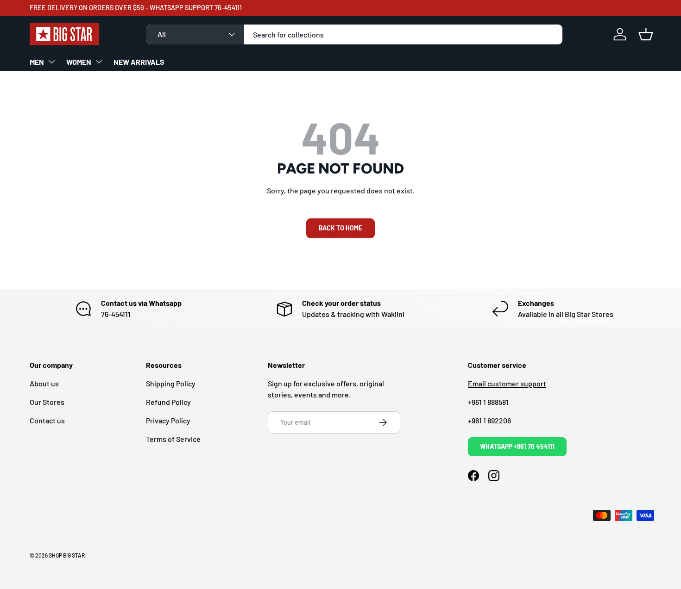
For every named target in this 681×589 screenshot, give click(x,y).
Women (78, 61)
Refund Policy (168, 401)
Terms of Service (173, 438)
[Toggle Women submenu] (98, 61)
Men (37, 61)
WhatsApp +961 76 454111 (517, 446)
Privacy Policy (168, 420)
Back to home (340, 228)
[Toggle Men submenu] (51, 61)
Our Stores (47, 401)
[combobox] (354, 34)
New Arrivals (139, 61)
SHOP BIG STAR (67, 555)
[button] (646, 34)
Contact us (47, 420)
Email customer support (507, 383)
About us (44, 383)
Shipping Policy (170, 383)
